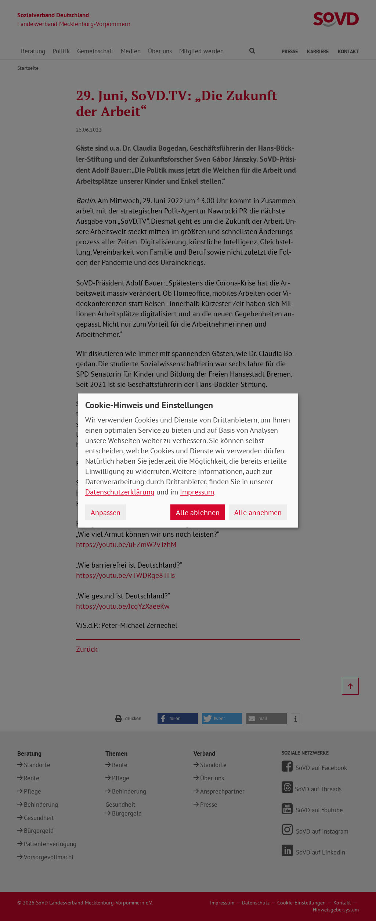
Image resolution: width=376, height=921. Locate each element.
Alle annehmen (258, 512)
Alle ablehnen (198, 512)
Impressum (197, 492)
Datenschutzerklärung (120, 492)
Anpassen (105, 512)
